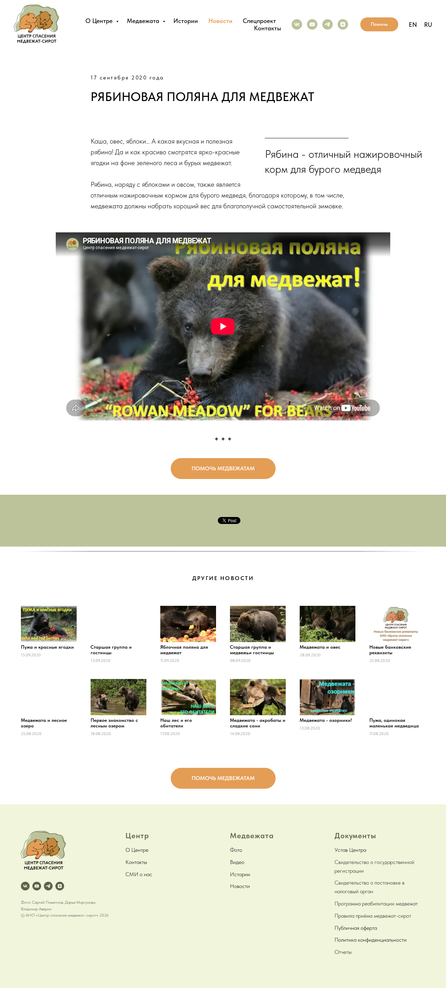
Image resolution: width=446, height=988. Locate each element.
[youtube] (312, 24)
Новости (240, 886)
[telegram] (327, 24)
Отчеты (343, 952)
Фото (236, 850)
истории (186, 20)
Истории (240, 874)
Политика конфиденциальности (370, 939)
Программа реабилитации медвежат (376, 903)
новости (220, 20)
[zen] (343, 24)
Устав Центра (350, 850)
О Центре (136, 850)
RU (428, 24)
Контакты (136, 862)
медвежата (144, 20)
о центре (99, 20)
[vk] (297, 24)
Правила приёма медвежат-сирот (372, 915)
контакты (267, 28)
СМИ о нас (138, 874)
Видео (237, 862)
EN (413, 24)
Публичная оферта (355, 928)
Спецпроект (259, 20)
